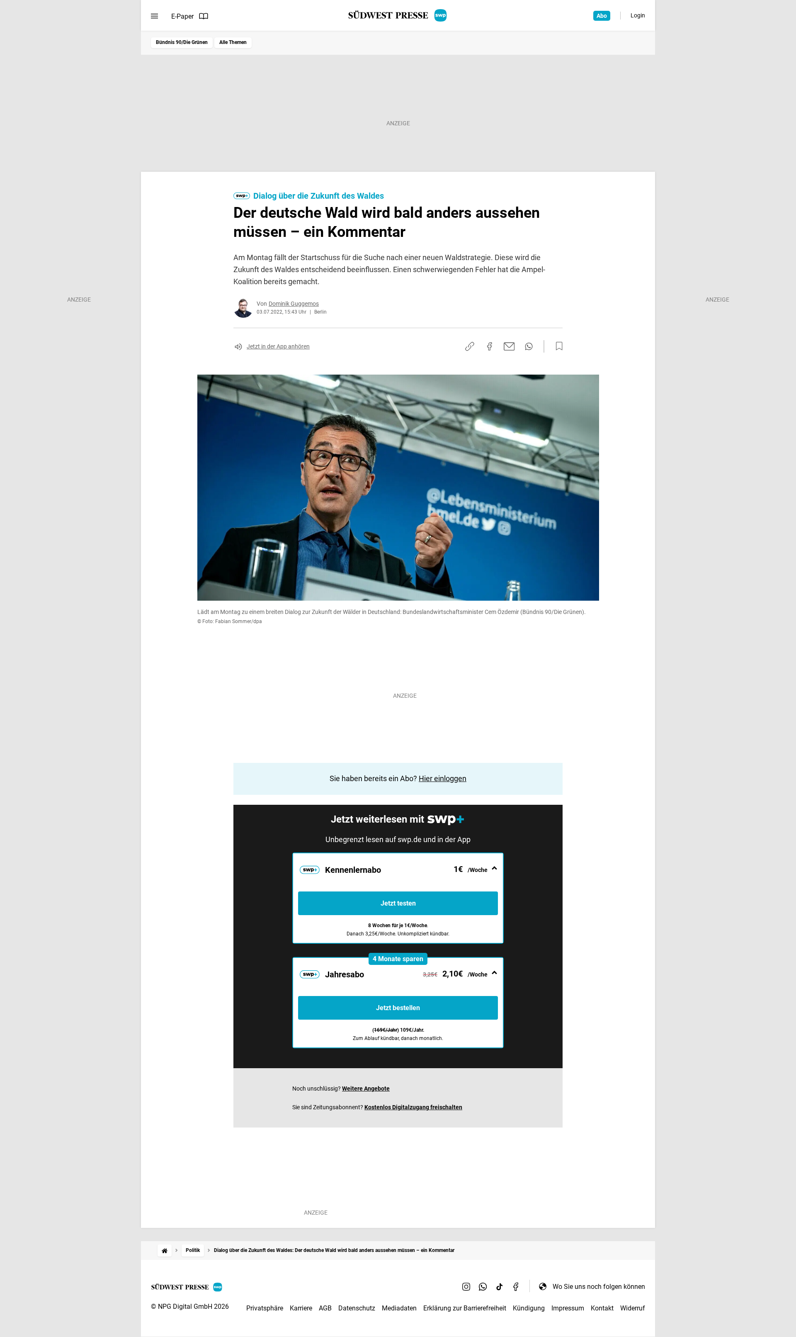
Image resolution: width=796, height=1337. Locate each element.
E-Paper (182, 16)
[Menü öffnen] (154, 16)
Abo (602, 15)
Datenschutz (356, 1308)
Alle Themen (233, 42)
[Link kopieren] (469, 346)
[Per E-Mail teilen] (509, 346)
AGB (325, 1308)
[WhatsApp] (483, 1286)
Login (638, 15)
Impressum (567, 1308)
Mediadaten (399, 1308)
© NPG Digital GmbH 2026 (190, 1306)
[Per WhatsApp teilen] (529, 346)
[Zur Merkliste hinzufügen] (557, 346)
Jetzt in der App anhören (278, 346)
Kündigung (529, 1308)
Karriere (301, 1308)
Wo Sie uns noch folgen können (599, 1287)
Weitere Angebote (366, 1088)
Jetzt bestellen (398, 1008)
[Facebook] (516, 1286)
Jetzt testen (398, 903)
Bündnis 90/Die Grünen (182, 42)
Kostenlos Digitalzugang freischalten (413, 1107)
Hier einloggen (442, 778)
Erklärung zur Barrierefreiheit (464, 1308)
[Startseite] (165, 1250)
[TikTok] (499, 1286)
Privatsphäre (264, 1308)
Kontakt (602, 1308)
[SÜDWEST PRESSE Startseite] (398, 15)
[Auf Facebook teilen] (489, 346)
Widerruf (632, 1308)
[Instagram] (466, 1286)
